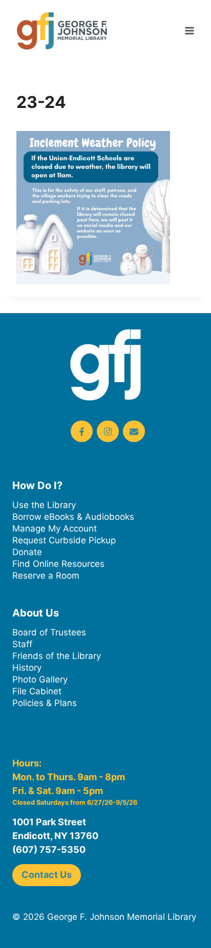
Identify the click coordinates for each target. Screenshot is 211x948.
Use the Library (44, 505)
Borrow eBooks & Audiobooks (73, 517)
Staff (22, 644)
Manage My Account (54, 528)
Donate (27, 552)
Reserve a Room (45, 575)
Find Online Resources (58, 564)
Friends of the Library (56, 656)
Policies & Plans (44, 703)
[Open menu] (189, 30)
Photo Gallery (40, 679)
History (26, 668)
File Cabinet (36, 691)
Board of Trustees (49, 632)
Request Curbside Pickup (64, 540)
